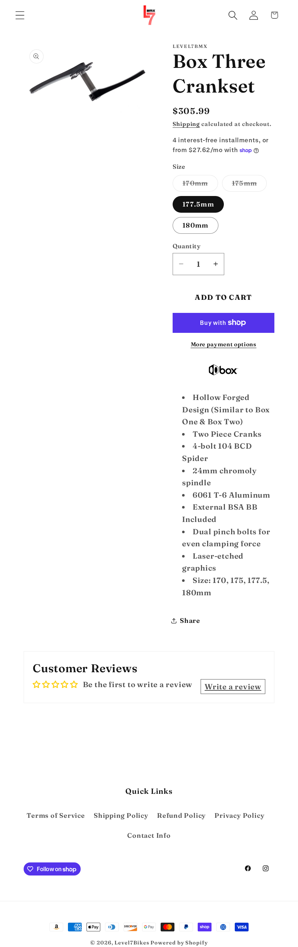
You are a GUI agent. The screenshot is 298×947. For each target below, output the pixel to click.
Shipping (186, 124)
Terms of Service (56, 815)
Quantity (187, 246)
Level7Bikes (131, 942)
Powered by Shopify (179, 942)
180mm (195, 225)
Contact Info (148, 835)
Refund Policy (181, 815)
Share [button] (190, 620)
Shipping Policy (121, 815)
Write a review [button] (233, 686)
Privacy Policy (239, 815)
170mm (200, 185)
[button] (19, 15)
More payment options (224, 344)
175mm (249, 185)
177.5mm (198, 204)
